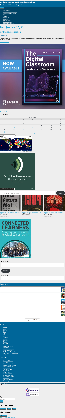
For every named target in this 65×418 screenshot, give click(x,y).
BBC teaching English (8, 363)
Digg (4, 329)
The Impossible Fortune (6, 305)
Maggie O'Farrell (4, 289)
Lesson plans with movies (9, 13)
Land (1, 294)
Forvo (4, 336)
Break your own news (8, 366)
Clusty (4, 333)
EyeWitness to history (8, 375)
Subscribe (5, 270)
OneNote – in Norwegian (9, 352)
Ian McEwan (3, 312)
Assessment (6, 17)
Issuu (4, 332)
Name (5, 275)
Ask (60, 193)
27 (32, 129)
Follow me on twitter (8, 376)
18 (14, 127)
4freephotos (6, 347)
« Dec (30, 133)
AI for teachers (7, 15)
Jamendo (5, 343)
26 (23, 129)
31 (4, 132)
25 (14, 129)
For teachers (6, 378)
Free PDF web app (8, 379)
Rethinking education (10, 32)
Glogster (5, 337)
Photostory (6, 339)
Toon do (5, 330)
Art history (6, 362)
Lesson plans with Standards (10, 12)
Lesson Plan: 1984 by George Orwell (31, 212)
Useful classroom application (10, 353)
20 (32, 127)
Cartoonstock (6, 368)
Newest (9, 408)
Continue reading (4, 42)
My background (7, 20)
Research (5, 19)
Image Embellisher (8, 350)
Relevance (3, 408)
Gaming (5, 16)
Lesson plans (6, 10)
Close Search (4, 415)
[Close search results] (1, 401)
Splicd (4, 354)
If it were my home (8, 346)
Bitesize (5, 334)
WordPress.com (4, 383)
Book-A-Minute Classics (9, 365)
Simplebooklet (6, 344)
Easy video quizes (7, 373)
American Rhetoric (8, 361)
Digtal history (6, 372)
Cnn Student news (7, 369)
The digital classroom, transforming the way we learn (17, 2)
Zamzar (5, 342)
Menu (2, 7)
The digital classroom (8, 23)
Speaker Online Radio (8, 349)
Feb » (34, 133)
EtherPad (5, 340)
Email (5, 261)
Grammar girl (6, 381)
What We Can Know (5, 311)
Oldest (13, 408)
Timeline (5, 327)
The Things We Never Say (7, 300)
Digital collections (7, 371)
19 (23, 127)
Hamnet (2, 288)
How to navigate (7, 22)
